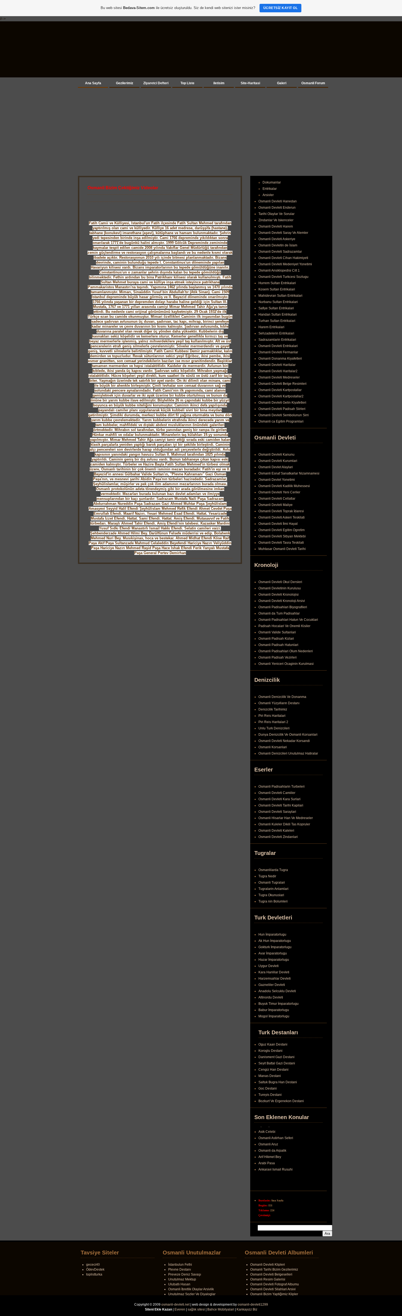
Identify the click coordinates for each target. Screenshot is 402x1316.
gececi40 (93, 1264)
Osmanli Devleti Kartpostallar (280, 390)
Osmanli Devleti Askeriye (276, 239)
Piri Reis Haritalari (272, 716)
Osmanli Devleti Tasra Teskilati (281, 543)
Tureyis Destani (270, 1095)
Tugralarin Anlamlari (273, 889)
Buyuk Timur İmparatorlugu (278, 1004)
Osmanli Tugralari (271, 882)
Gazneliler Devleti (271, 985)
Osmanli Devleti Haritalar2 (278, 371)
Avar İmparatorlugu (272, 953)
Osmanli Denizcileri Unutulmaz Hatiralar (288, 753)
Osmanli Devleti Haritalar (277, 365)
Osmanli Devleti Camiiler (276, 793)
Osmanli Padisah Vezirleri (277, 657)
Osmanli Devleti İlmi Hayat (278, 524)
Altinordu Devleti (270, 997)
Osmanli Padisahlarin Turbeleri (281, 786)
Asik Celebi (266, 1135)
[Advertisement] (201, 130)
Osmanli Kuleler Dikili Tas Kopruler (284, 824)
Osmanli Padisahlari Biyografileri (282, 607)
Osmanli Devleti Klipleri (267, 1264)
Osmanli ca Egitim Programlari (281, 421)
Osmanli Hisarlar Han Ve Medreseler (285, 818)
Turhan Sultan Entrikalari (276, 321)
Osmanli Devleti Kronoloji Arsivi (281, 601)
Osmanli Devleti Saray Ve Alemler (283, 233)
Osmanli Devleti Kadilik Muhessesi (284, 486)
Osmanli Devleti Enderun (277, 207)
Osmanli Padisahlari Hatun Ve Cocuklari (288, 620)
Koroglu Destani (270, 1051)
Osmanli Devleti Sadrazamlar (280, 252)
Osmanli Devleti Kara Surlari (279, 799)
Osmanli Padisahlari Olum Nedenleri (285, 651)
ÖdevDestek (95, 1269)
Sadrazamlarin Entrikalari (277, 340)
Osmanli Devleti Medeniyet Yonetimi (285, 264)
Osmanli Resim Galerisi (267, 1279)
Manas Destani (269, 1076)
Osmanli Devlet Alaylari (275, 467)
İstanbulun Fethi (180, 1264)
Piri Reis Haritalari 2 (273, 722)
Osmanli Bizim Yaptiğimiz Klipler (274, 1294)
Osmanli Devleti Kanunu (276, 454)
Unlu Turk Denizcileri (274, 728)
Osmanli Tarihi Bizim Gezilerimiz (274, 1269)
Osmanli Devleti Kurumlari (277, 461)
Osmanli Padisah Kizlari (276, 638)
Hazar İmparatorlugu (273, 960)
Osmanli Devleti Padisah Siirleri (281, 409)
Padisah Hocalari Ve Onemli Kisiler (284, 626)
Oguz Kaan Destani (272, 1044)
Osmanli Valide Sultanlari (277, 632)
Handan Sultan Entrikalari (277, 314)
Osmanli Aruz (268, 1147)
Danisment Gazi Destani (276, 1057)
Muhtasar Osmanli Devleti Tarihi (282, 549)
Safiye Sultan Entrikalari (276, 308)
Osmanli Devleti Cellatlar (276, 498)
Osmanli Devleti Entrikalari (278, 346)
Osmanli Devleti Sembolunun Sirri (283, 415)
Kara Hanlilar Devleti (273, 972)
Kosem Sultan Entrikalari (276, 289)
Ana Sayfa (93, 83)
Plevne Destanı (179, 1269)
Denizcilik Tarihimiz (272, 709)
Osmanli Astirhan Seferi (275, 1141)
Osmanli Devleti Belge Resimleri (282, 384)
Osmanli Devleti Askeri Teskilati (281, 517)
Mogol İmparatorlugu (273, 1016)
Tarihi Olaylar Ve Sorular (276, 214)
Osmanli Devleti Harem (275, 226)
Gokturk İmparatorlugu (275, 947)
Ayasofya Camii (270, 1128)
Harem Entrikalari (271, 327)
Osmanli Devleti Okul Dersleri (280, 582)
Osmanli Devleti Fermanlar (278, 352)
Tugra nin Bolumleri (273, 901)
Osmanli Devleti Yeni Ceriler (279, 492)
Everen (179, 1309)
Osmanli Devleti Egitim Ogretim (281, 530)
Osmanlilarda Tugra (273, 870)
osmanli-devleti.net (175, 1304)
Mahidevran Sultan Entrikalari (280, 296)
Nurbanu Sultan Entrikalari (278, 302)
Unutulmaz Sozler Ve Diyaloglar (191, 1294)
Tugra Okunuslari (271, 895)
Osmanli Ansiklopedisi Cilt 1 (279, 270)
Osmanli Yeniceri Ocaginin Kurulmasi (286, 664)
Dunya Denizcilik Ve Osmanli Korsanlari (287, 734)
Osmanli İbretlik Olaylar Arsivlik (191, 1289)
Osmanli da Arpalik (272, 1153)
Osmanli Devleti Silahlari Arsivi (273, 1289)
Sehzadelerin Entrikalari (276, 333)
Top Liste (187, 83)
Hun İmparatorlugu (272, 934)
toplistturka (94, 1274)
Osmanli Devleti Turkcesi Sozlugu (283, 277)
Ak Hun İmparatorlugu (274, 941)
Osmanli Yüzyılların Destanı (278, 703)
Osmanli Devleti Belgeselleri (271, 1274)
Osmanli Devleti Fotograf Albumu (274, 1284)
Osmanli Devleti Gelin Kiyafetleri (282, 402)
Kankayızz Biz (247, 1309)
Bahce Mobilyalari (220, 1309)
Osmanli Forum (313, 83)
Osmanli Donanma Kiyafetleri (280, 358)
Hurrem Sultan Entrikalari (277, 283)
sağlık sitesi (196, 1309)
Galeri (281, 83)
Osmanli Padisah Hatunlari (278, 645)
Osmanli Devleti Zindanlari (278, 837)
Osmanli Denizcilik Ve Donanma (282, 697)
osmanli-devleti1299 (253, 1304)
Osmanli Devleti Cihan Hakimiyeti (283, 258)
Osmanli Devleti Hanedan (277, 201)
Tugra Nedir (267, 876)
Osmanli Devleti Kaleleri (276, 830)
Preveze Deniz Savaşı (184, 1274)
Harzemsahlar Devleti (274, 978)
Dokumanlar (272, 182)
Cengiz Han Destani (273, 1070)
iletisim (219, 83)
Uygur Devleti (268, 966)
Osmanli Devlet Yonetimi (276, 480)
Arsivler (268, 195)
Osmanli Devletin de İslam (277, 245)
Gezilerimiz (124, 83)
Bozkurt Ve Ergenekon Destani (281, 1101)
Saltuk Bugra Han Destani (277, 1082)
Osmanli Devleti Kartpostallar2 (281, 396)
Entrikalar (270, 189)
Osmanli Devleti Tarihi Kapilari (280, 805)
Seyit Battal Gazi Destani (276, 1063)
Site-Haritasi (250, 83)
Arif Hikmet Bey (269, 1160)
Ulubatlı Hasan (179, 1284)
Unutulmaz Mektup (182, 1279)
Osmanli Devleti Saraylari (277, 812)
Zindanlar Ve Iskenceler (275, 220)
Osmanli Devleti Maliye (275, 505)
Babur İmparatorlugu (273, 1010)
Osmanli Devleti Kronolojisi (278, 594)
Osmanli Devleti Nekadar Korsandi (284, 741)
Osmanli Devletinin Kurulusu (279, 588)
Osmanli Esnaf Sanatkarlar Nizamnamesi (288, 473)
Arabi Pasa (266, 1166)
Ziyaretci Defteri (155, 83)
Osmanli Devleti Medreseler (279, 377)
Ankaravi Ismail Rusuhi (275, 1172)
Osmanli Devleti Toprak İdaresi (281, 511)
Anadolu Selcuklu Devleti (277, 991)
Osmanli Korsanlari (272, 747)
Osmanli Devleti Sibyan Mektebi (282, 536)
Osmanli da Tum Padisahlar (279, 613)
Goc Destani (267, 1088)
